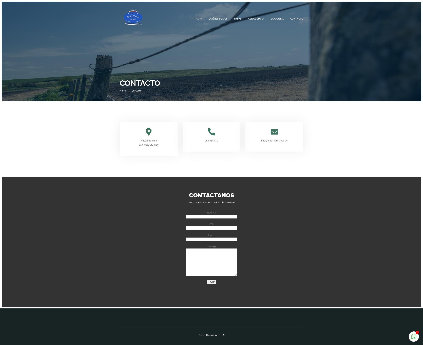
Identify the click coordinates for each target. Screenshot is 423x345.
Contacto (296, 18)
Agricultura (256, 18)
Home (123, 90)
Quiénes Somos (218, 18)
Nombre (211, 212)
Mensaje (211, 246)
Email (211, 223)
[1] (413, 336)
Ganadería (277, 18)
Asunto (211, 235)
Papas (237, 18)
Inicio (198, 18)
